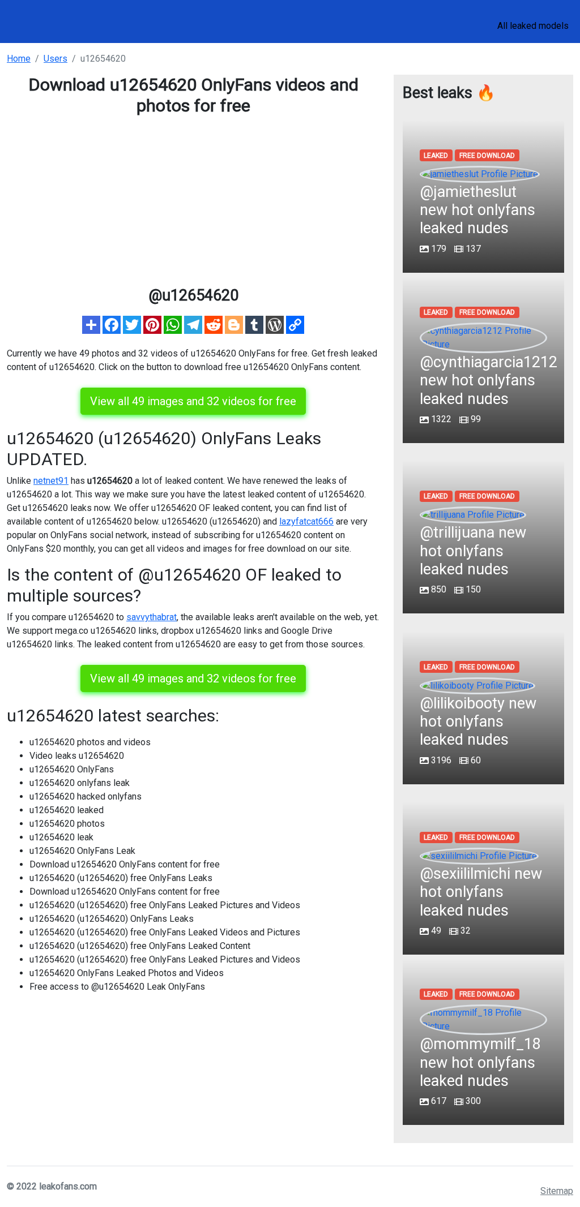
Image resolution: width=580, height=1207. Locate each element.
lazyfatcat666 (306, 521)
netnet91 (51, 480)
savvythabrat (151, 617)
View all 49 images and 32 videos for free (193, 401)
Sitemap (556, 1190)
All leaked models (533, 25)
